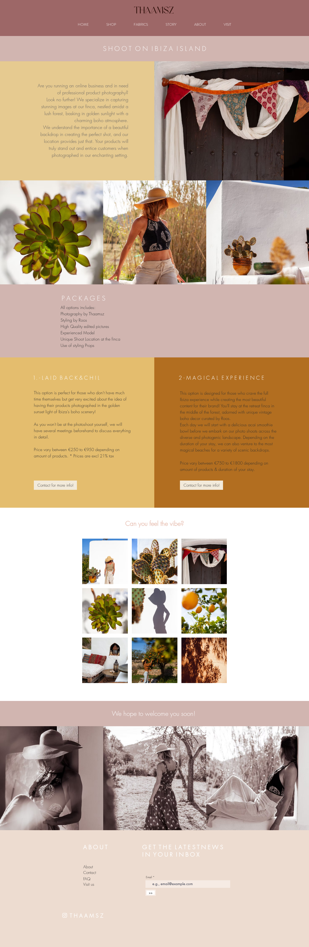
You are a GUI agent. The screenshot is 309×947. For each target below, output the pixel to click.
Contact (89, 872)
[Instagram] (65, 915)
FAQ (86, 879)
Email (149, 877)
